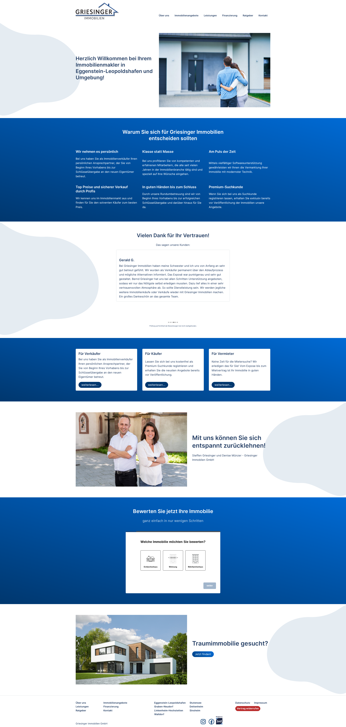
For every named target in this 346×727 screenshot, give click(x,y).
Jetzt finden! (203, 654)
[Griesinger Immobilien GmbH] (107, 11)
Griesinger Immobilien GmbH (91, 723)
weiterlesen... (90, 384)
